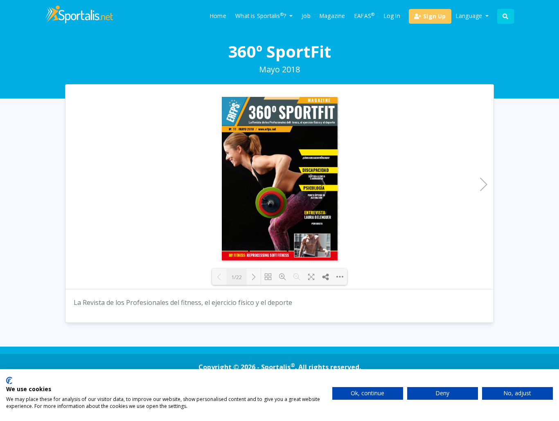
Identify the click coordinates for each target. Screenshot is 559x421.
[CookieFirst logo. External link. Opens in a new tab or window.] (9, 380)
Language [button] (470, 16)
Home (218, 16)
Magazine (332, 16)
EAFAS (364, 15)
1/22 (236, 277)
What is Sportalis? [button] (261, 15)
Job (306, 16)
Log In (392, 16)
